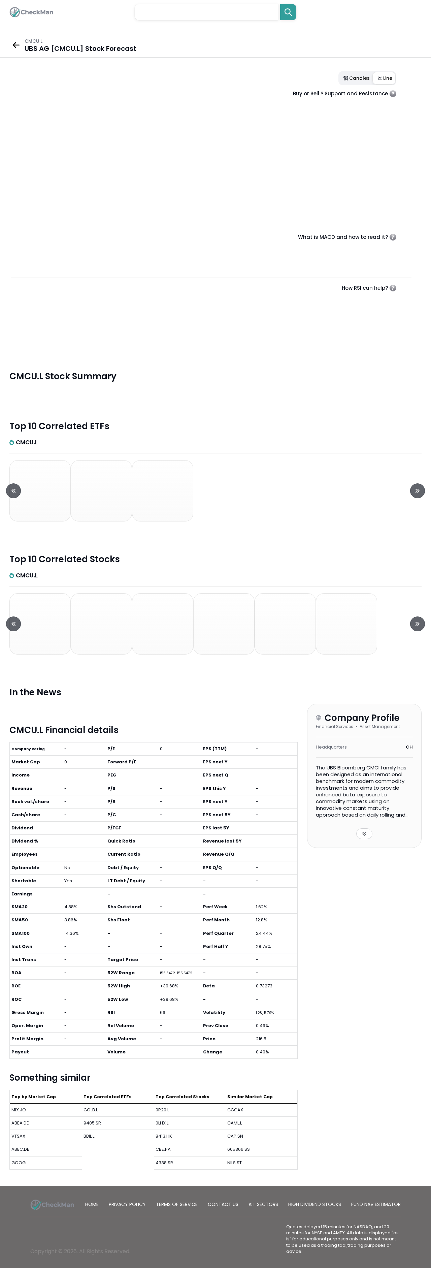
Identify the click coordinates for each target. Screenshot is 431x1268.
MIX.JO (18, 1110)
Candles (359, 78)
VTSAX (18, 1136)
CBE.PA (163, 1149)
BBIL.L (89, 1136)
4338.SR (164, 1163)
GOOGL (19, 1163)
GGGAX (235, 1110)
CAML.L (234, 1123)
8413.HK (164, 1136)
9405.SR (92, 1123)
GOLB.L (91, 1110)
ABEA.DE (20, 1123)
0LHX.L (162, 1123)
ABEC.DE (20, 1149)
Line (387, 78)
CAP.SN (235, 1136)
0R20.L (162, 1110)
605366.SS (238, 1149)
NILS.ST (234, 1163)
